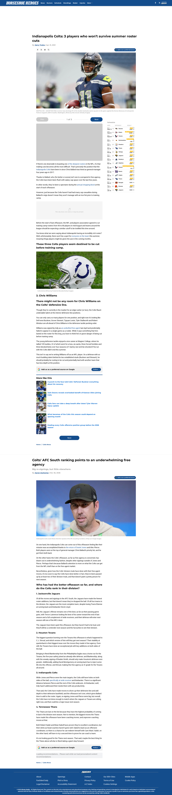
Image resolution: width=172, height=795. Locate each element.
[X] (159, 3)
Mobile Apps (130, 777)
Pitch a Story (63, 780)
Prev (42, 119)
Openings (61, 777)
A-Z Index (88, 784)
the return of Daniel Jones (76, 547)
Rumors (49, 3)
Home (38, 444)
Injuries (82, 3)
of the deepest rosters (76, 164)
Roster (75, 3)
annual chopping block (86, 185)
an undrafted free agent (70, 328)
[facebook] (155, 3)
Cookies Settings (110, 784)
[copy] (48, 49)
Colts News (47, 444)
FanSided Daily (42, 780)
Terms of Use (109, 780)
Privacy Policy (90, 780)
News (43, 3)
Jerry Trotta (40, 45)
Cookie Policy (130, 780)
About (38, 777)
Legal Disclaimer (43, 784)
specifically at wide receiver (60, 680)
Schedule (57, 3)
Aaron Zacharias (42, 473)
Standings (67, 3)
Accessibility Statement (67, 784)
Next (96, 119)
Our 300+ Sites (109, 777)
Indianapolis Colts (43, 169)
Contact (88, 777)
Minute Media (25, 789)
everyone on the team (80, 236)
